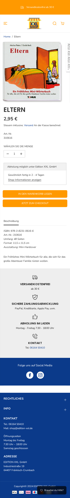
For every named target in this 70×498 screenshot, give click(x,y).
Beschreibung (11, 221)
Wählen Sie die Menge (18, 146)
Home (7, 36)
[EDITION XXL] (34, 23)
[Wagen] (62, 23)
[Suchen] (55, 23)
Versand (28, 125)
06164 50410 (37, 347)
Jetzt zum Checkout (35, 203)
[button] (6, 23)
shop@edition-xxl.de (21, 428)
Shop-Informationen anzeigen (24, 180)
